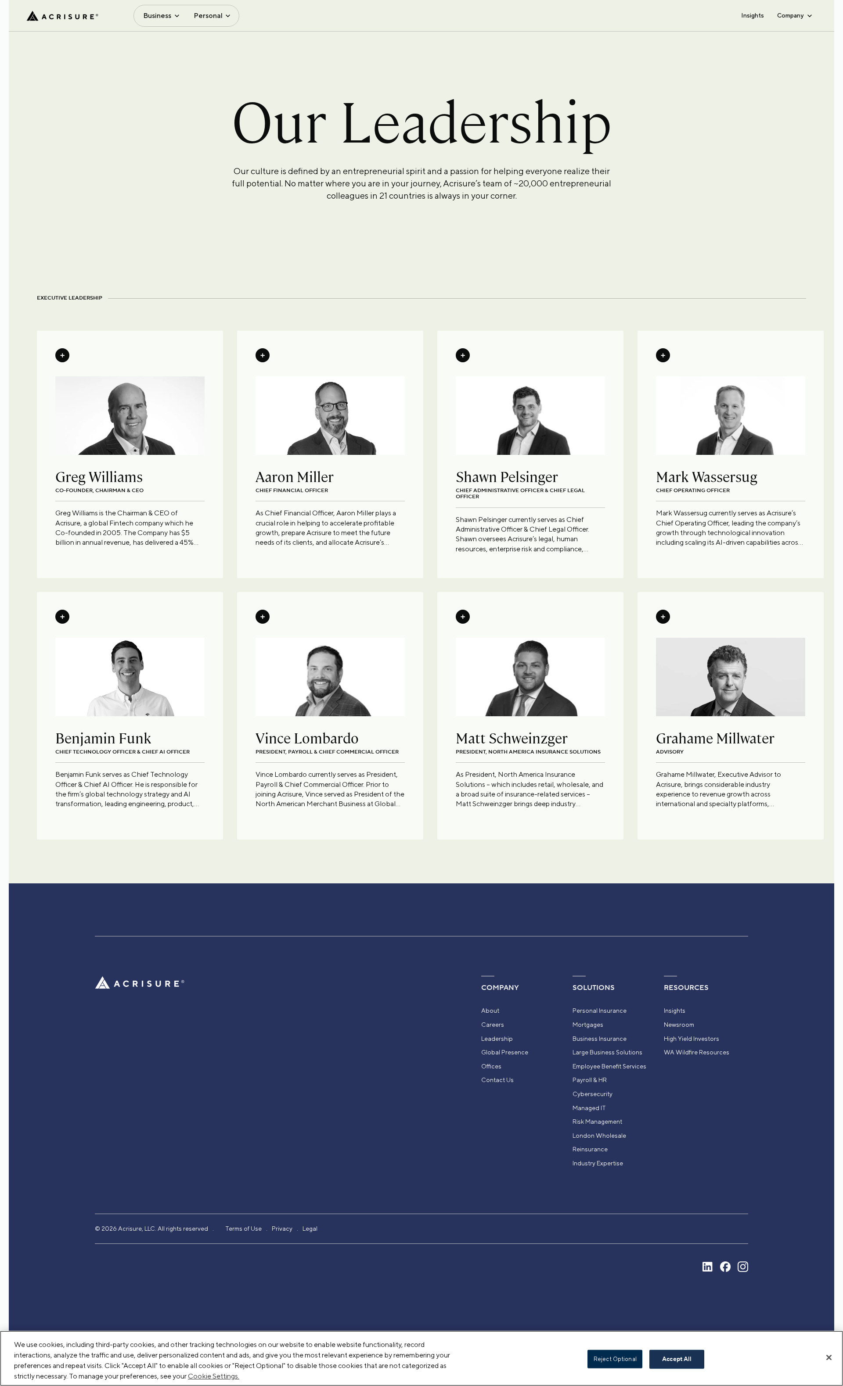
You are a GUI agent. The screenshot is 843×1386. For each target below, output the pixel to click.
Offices (491, 1066)
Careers (492, 1024)
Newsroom (679, 1024)
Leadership (497, 1038)
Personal (208, 15)
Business (157, 15)
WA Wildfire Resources (696, 1052)
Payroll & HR (590, 1079)
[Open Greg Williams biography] (62, 355)
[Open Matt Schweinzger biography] (463, 617)
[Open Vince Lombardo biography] (263, 617)
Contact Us (497, 1079)
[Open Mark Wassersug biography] (663, 355)
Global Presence (504, 1052)
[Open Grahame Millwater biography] (663, 617)
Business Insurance (600, 1038)
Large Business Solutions (607, 1052)
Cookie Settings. (213, 1376)
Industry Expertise (598, 1163)
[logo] (62, 16)
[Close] (829, 1357)
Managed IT (589, 1107)
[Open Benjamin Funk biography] (62, 617)
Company (790, 15)
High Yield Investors (691, 1038)
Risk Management (597, 1121)
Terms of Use (243, 1228)
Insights (752, 15)
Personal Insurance (600, 1010)
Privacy (282, 1228)
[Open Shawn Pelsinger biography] (463, 355)
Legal (310, 1228)
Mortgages (588, 1024)
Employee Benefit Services (609, 1066)
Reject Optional (615, 1359)
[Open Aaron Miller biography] (263, 355)
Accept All (677, 1359)
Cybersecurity (592, 1093)
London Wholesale (599, 1135)
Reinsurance (590, 1149)
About (490, 1010)
